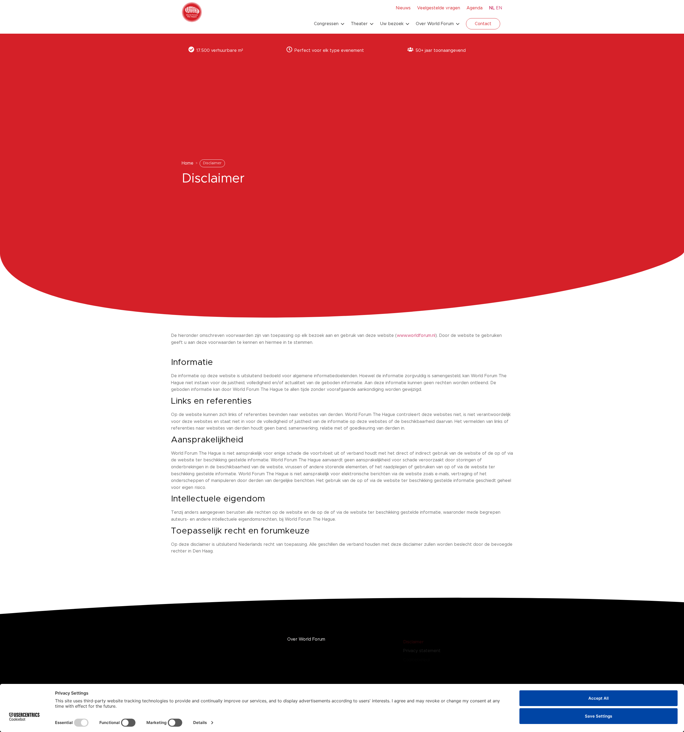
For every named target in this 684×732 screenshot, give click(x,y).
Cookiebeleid (416, 659)
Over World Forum (306, 639)
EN (499, 8)
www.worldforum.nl (416, 335)
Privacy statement (422, 651)
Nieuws (403, 8)
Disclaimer (413, 642)
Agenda (475, 8)
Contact (483, 24)
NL (492, 8)
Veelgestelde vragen (438, 8)
